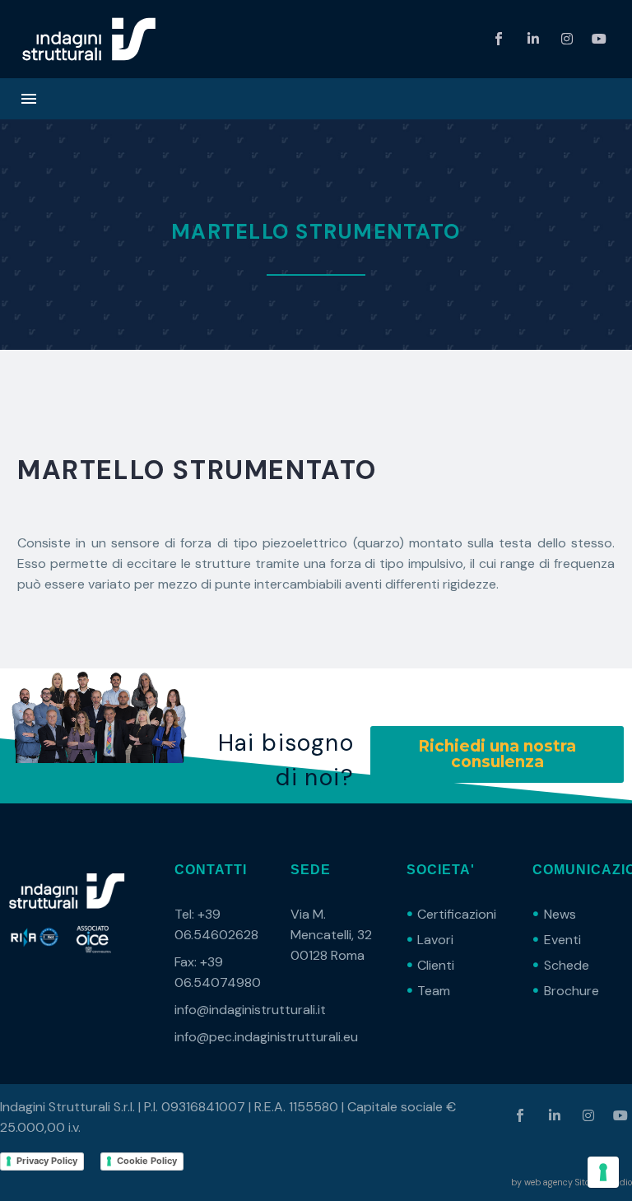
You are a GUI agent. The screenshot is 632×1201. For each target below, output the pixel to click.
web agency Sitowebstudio (578, 1182)
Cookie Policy (147, 1160)
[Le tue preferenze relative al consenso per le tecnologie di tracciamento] (603, 1172)
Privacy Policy (46, 1160)
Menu (28, 98)
